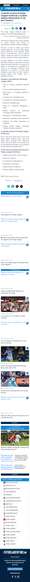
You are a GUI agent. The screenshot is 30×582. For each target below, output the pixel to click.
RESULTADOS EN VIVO (11, 482)
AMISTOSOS (8, 504)
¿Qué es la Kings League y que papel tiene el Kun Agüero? (15, 263)
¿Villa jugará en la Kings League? (11, 215)
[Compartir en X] (20, 28)
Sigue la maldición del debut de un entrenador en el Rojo (12, 292)
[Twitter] (15, 576)
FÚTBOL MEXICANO (10, 538)
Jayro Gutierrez (7, 23)
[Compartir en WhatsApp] (12, 28)
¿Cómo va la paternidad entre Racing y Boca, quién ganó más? (13, 367)
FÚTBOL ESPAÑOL (10, 528)
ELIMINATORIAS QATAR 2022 (13, 501)
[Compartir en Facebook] (16, 28)
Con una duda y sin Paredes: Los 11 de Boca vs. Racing (13, 342)
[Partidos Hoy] (18, 576)
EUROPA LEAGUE (10, 516)
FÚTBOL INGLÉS (9, 541)
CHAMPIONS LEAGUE (11, 513)
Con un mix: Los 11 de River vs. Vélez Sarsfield (13, 317)
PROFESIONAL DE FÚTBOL (12, 488)
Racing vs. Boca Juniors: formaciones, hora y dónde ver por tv (15, 417)
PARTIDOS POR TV (10, 485)
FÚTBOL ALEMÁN (10, 519)
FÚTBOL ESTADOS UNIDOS (12, 531)
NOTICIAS (6, 5)
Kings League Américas (12, 176)
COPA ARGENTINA (10, 492)
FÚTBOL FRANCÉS (10, 535)
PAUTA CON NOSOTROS (15, 569)
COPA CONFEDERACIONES (12, 498)
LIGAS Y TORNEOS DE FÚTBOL (12, 479)
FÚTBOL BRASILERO (11, 522)
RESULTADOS (16, 5)
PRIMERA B (8, 495)
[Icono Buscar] (28, 8)
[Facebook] (12, 576)
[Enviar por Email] (24, 28)
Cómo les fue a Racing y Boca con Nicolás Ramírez (20, 466)
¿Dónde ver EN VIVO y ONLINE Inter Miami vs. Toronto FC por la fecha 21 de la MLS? (21, 458)
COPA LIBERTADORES (11, 507)
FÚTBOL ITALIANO (10, 544)
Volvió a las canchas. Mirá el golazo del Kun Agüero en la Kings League (14, 239)
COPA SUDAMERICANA (11, 510)
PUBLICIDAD (25, 5)
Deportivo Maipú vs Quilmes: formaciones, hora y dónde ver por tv (15, 448)
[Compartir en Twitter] (17, 186)
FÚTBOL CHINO (9, 525)
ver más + (15, 474)
